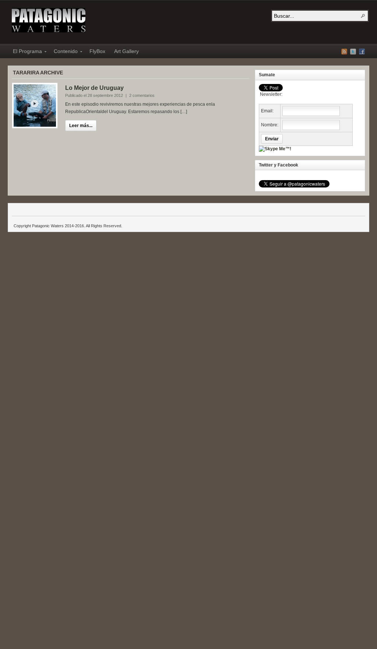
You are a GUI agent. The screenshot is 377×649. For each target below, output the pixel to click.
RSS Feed (344, 52)
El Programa (25, 52)
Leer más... (80, 125)
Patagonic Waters (48, 20)
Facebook (362, 52)
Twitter (353, 52)
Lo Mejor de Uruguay (94, 88)
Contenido (63, 52)
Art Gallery (126, 51)
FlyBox (97, 51)
